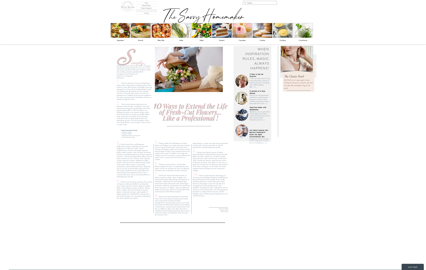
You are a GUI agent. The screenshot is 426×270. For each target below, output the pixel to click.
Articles (146, 10)
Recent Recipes (146, 5)
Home (146, 3)
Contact (146, 13)
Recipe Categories (146, 8)
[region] (299, 71)
